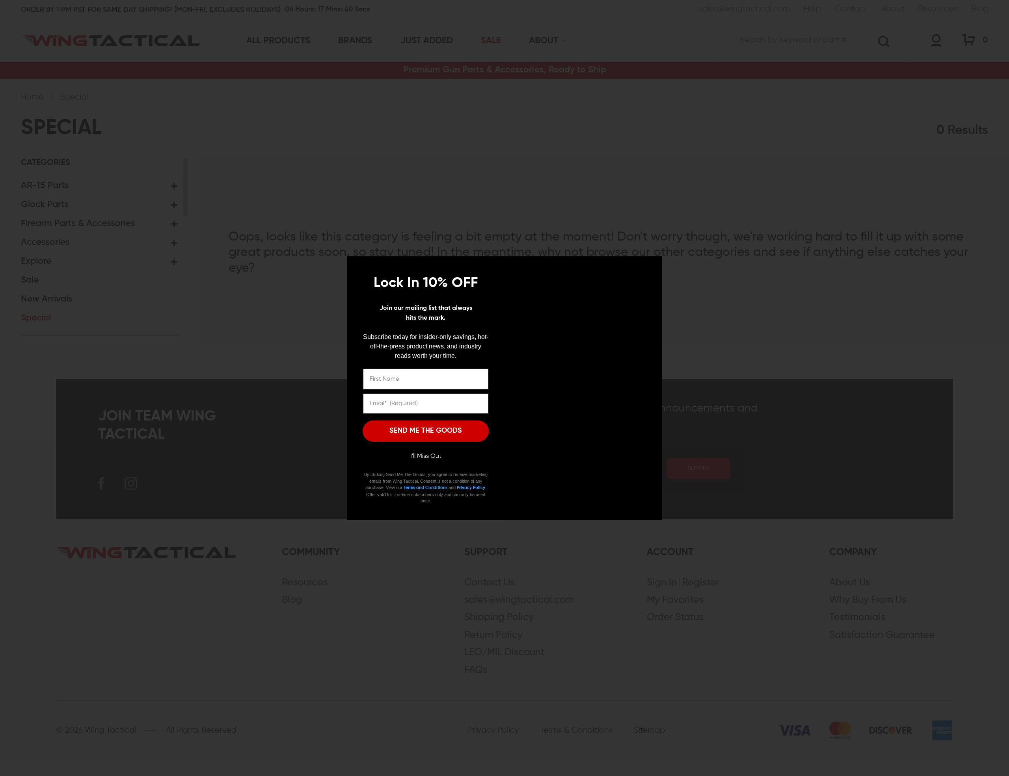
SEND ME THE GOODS (425, 430)
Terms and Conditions (425, 487)
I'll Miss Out (425, 456)
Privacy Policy (471, 487)
